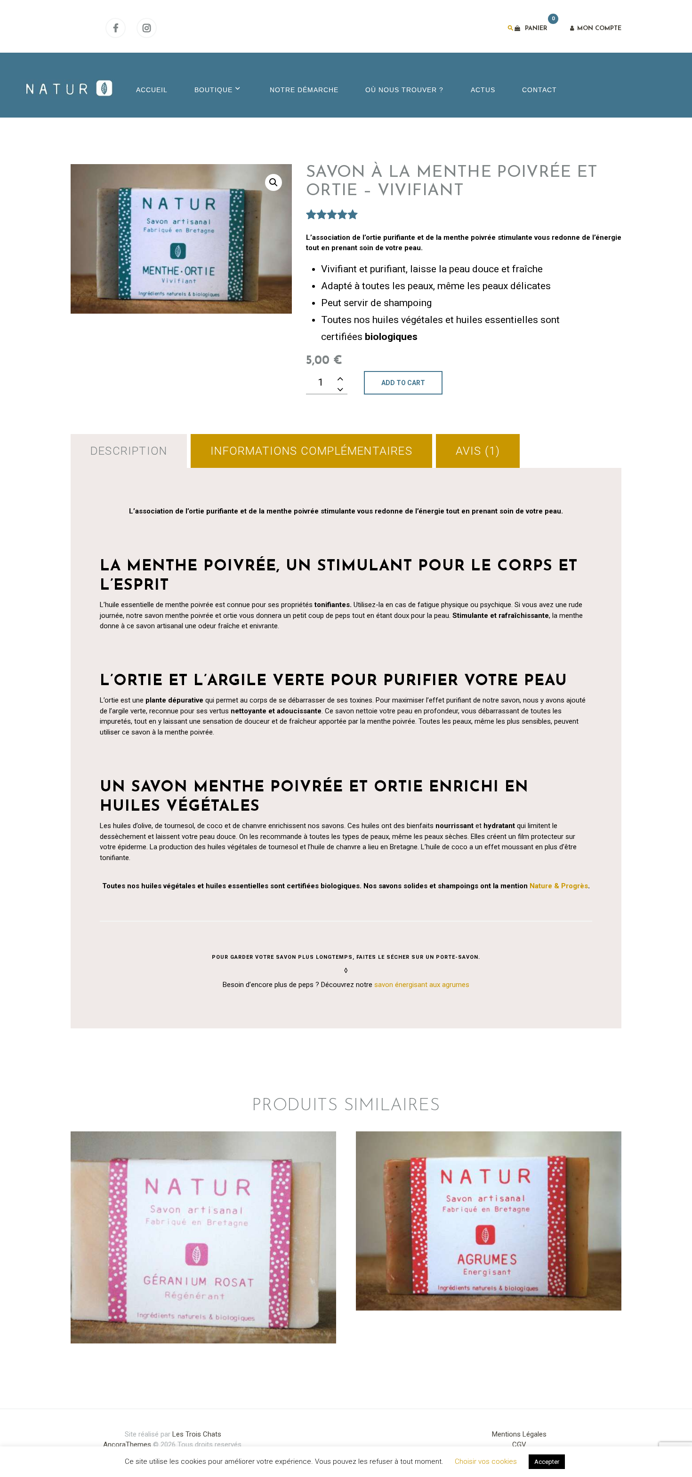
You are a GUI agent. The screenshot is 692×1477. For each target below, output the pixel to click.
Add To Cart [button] (203, 1275)
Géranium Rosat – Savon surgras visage (204, 1198)
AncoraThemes (127, 1444)
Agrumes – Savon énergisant (488, 1181)
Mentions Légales (519, 1434)
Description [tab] (128, 451)
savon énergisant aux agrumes (421, 984)
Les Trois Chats (196, 1434)
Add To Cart (403, 383)
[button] (273, 182)
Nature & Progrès (559, 886)
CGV (519, 1444)
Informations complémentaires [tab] (311, 451)
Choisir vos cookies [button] (486, 1461)
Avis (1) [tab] (478, 451)
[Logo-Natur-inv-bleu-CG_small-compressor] (67, 89)
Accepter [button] (546, 1461)
